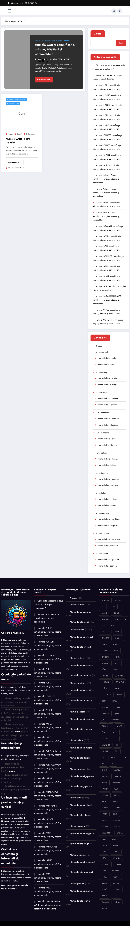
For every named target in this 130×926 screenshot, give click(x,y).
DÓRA (104, 669)
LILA (113, 763)
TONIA (104, 883)
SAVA (114, 839)
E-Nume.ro (6, 639)
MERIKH (117, 795)
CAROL (104, 644)
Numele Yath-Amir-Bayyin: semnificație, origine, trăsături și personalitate (106, 179)
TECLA (104, 877)
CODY (115, 650)
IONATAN (105, 713)
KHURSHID (106, 745)
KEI (116, 738)
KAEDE (114, 732)
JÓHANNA (115, 719)
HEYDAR (105, 707)
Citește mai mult (43, 79)
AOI (103, 625)
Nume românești (102, 533)
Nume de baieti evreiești (108, 378)
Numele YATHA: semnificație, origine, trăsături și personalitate (48, 782)
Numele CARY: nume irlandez (18, 140)
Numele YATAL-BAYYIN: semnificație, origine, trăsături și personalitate (106, 216)
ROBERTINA (106, 833)
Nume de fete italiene (107, 465)
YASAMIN (105, 902)
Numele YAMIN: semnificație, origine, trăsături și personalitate (48, 877)
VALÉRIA (116, 883)
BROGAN (105, 632)
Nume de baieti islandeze (108, 438)
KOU (116, 751)
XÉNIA (115, 895)
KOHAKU (105, 751)
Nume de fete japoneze (108, 485)
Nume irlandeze (57, 40)
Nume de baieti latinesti (108, 499)
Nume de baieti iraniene (108, 398)
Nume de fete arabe (106, 364)
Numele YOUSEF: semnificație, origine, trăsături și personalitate (48, 713)
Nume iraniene (101, 392)
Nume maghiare (102, 513)
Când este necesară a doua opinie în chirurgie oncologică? (48, 604)
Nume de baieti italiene (108, 458)
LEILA (124, 757)
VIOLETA (116, 889)
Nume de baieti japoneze (108, 478)
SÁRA (104, 870)
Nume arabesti (101, 352)
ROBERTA (117, 826)
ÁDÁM (117, 902)
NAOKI (104, 820)
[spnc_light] (119, 10)
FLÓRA (116, 688)
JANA (117, 713)
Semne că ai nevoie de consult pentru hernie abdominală (46, 618)
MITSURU (105, 808)
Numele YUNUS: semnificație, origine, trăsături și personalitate (48, 686)
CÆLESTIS (106, 657)
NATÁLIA (116, 820)
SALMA (120, 833)
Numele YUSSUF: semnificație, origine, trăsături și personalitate (48, 645)
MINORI (115, 801)
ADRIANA (105, 600)
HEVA (114, 701)
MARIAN (116, 782)
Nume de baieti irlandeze (43, 40)
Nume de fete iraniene (107, 404)
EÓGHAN (119, 676)
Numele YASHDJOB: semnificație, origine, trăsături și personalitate (48, 850)
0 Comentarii (31, 134)
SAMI (103, 839)
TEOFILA (116, 877)
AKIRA (112, 606)
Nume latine (100, 493)
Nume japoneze (102, 473)
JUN (103, 719)
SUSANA (117, 864)
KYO (103, 757)
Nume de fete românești (108, 545)
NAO (115, 814)
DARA (118, 657)
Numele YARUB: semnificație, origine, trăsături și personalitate (48, 864)
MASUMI (105, 795)
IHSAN (117, 707)
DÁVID (116, 663)
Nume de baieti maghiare (108, 519)
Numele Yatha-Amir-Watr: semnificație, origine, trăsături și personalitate (106, 192)
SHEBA (115, 845)
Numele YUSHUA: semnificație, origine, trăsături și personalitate (48, 659)
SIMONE (115, 852)
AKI (103, 606)
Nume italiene (101, 452)
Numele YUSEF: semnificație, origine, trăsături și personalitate (48, 672)
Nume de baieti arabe (107, 358)
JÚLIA (103, 732)
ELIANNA (105, 676)
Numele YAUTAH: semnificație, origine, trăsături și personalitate (48, 727)
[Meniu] (9, 11)
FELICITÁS (120, 682)
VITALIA (104, 895)
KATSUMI (105, 738)
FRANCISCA (106, 694)
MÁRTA (104, 814)
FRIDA (119, 694)
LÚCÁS (104, 770)
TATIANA (115, 870)
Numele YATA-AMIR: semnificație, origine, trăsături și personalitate (48, 809)
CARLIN (118, 638)
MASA (116, 789)
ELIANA (115, 669)
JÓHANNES (106, 726)
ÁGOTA (104, 908)
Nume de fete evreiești (107, 384)
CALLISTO (105, 638)
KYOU (113, 757)
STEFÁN (105, 864)
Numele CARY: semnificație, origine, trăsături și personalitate (55, 49)
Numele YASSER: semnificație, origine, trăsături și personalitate (48, 823)
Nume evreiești (101, 372)
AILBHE (118, 600)
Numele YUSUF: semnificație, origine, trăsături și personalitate (48, 631)
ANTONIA (105, 619)
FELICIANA (106, 682)
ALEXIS (104, 613)
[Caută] (113, 11)
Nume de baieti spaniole (108, 559)
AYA (112, 625)
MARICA (105, 789)
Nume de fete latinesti (107, 505)
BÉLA (117, 632)
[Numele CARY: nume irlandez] (21, 113)
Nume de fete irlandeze (16, 99)
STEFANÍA (116, 858)
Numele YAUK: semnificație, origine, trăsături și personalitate (48, 741)
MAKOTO (118, 776)
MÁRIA (117, 808)
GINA (104, 701)
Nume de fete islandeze (108, 445)
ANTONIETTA (120, 619)
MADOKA (116, 770)
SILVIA (104, 852)
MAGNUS (105, 776)
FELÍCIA (104, 688)
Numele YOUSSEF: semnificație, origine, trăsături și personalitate (48, 700)
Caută (98, 34)
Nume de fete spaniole (107, 565)
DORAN (105, 663)
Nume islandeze (102, 432)
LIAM (103, 763)
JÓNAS (119, 726)
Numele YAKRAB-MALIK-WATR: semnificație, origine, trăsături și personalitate (107, 300)
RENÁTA (105, 826)
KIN (117, 745)
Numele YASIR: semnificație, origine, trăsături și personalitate (48, 836)
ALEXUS (116, 613)
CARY (68, 59)
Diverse (98, 345)
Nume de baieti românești (109, 539)
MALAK (104, 782)
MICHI (104, 801)
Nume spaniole (101, 553)
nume (39, 59)
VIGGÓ (104, 889)
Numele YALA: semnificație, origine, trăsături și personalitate (48, 891)
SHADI (104, 845)
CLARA (104, 650)
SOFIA (104, 858)
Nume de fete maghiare (108, 525)
